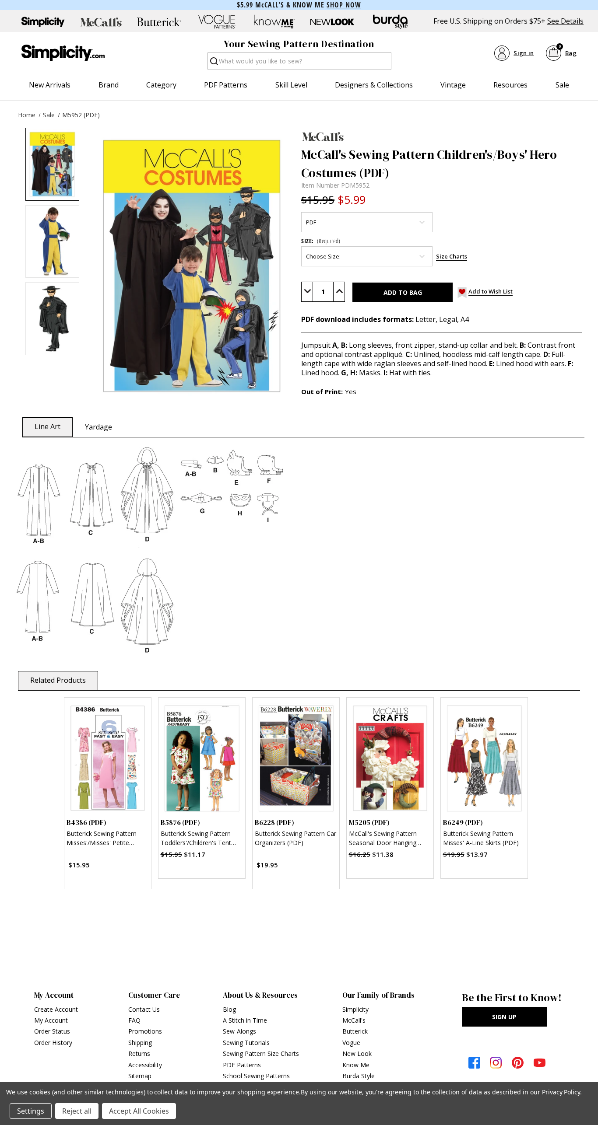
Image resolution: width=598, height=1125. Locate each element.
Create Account (56, 1009)
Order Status (52, 1031)
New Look (357, 1053)
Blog (229, 1009)
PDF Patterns (225, 85)
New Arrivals (49, 85)
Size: (321, 241)
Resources (510, 85)
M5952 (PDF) (81, 115)
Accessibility (145, 1065)
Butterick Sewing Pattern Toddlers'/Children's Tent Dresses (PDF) (196, 839)
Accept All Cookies (139, 1111)
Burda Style (358, 1076)
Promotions (145, 1031)
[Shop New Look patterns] (332, 22)
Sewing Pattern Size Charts (261, 1053)
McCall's (354, 1020)
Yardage (98, 427)
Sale (562, 85)
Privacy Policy (561, 1092)
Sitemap (139, 1076)
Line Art (47, 426)
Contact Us (144, 1009)
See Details (565, 21)
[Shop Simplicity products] (43, 22)
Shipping (140, 1042)
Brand (108, 85)
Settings (30, 1111)
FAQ (134, 1020)
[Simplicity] (63, 53)
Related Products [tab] (58, 680)
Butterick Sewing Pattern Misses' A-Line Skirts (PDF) (481, 838)
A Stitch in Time (245, 1020)
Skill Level (291, 85)
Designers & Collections (374, 85)
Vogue (351, 1042)
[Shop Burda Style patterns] (390, 22)
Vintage (453, 85)
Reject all (76, 1111)
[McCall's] (441, 136)
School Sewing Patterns (256, 1076)
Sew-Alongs (239, 1031)
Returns (139, 1053)
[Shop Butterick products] (159, 22)
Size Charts (451, 256)
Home (26, 115)
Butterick (355, 1031)
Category (161, 85)
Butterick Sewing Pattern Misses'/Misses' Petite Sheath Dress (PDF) (102, 839)
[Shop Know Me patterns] (274, 22)
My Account (51, 1020)
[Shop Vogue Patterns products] (217, 22)
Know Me (355, 1065)
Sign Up (504, 1017)
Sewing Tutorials (246, 1042)
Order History (53, 1042)
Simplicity (355, 1009)
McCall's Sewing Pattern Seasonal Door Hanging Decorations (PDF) (383, 839)
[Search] (213, 63)
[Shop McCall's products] (101, 22)
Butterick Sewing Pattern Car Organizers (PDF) (295, 838)
